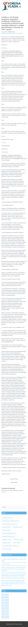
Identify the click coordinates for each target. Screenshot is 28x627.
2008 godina (5, 610)
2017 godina (5, 596)
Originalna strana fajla (6, 33)
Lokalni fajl (20, 33)
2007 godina (5, 611)
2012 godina (5, 604)
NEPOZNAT (18, 527)
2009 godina (5, 608)
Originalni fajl (15, 33)
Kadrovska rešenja (5, 564)
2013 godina (5, 602)
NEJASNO (6, 527)
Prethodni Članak (14, 479)
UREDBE (10, 31)
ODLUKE (6, 530)
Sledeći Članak (14, 482)
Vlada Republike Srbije (11, 546)
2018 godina (5, 594)
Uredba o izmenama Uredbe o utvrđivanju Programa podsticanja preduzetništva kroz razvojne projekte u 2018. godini (13, 569)
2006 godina (5, 613)
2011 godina (5, 605)
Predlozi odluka (9, 536)
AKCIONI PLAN (7, 518)
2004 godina (5, 616)
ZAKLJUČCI (7, 549)
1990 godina (5, 618)
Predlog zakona (9, 533)
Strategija (18, 539)
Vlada (13, 31)
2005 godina (5, 615)
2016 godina (5, 597)
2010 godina (5, 607)
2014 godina (5, 600)
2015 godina (5, 599)
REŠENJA (7, 539)
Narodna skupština (10, 524)
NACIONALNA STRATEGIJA (11, 521)
